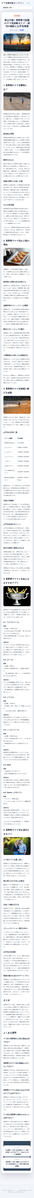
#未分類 (22, 30)
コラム (28, 3)
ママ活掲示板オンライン (12, 2)
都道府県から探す (7, 7)
